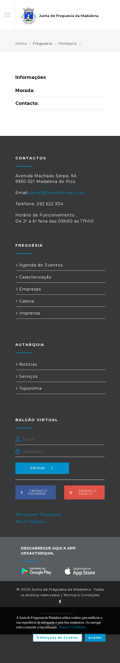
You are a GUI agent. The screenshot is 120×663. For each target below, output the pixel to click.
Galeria (26, 301)
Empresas (29, 289)
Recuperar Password (38, 514)
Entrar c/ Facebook (36, 492)
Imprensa (29, 313)
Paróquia (68, 43)
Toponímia (30, 388)
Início (21, 43)
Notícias (27, 364)
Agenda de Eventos (40, 265)
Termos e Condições (81, 595)
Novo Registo (30, 521)
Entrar (37, 468)
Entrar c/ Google (85, 492)
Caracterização (35, 277)
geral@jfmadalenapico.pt (57, 192)
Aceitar (95, 638)
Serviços (28, 376)
